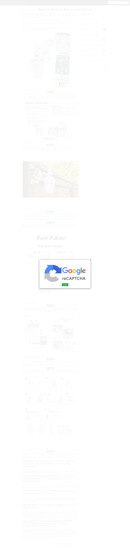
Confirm (65, 284)
